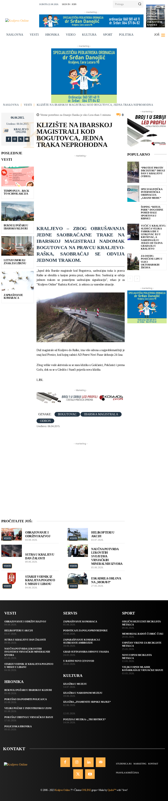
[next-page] (137, 279)
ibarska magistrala (101, 414)
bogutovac (67, 414)
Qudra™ (112, 790)
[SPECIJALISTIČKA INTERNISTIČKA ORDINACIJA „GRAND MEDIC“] (133, 193)
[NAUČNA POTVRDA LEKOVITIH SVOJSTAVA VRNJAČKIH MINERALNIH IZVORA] (77, 551)
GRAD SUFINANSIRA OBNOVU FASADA (86, 651)
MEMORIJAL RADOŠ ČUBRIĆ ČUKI (142, 633)
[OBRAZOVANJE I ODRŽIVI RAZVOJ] (11, 534)
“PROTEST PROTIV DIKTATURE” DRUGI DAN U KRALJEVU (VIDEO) (153, 172)
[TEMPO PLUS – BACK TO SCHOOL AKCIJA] (17, 176)
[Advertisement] (102, 188)
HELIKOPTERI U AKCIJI (18, 630)
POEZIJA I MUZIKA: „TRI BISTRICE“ (84, 719)
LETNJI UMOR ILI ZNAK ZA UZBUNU (15, 262)
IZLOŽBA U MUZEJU (75, 684)
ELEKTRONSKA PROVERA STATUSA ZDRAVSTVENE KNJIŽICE (155, 19)
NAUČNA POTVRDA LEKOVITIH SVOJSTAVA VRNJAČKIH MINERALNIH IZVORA (106, 556)
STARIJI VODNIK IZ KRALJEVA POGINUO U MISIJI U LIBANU (40, 580)
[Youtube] (27, 139)
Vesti (28, 104)
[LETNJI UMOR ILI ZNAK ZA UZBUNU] (17, 246)
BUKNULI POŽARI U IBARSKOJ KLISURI (16, 227)
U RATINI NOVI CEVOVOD (78, 661)
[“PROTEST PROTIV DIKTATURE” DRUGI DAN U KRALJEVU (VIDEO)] (133, 172)
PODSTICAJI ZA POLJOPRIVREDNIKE (85, 630)
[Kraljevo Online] (21, 20)
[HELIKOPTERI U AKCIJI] (77, 534)
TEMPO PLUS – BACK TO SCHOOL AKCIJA (16, 192)
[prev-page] (130, 279)
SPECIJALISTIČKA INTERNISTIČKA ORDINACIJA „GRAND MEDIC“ (152, 193)
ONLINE (86, 790)
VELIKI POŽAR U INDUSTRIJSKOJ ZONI (27, 708)
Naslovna (11, 104)
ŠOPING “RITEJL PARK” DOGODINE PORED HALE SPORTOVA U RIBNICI (152, 213)
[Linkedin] (89, 762)
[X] (20, 139)
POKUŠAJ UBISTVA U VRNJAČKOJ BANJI (28, 717)
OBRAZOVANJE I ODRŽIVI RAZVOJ (25, 621)
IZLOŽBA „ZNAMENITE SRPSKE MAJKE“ (87, 702)
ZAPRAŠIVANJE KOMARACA (13, 296)
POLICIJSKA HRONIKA (18, 726)
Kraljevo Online (21, 130)
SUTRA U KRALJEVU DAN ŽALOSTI (25, 639)
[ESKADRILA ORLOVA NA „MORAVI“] (77, 578)
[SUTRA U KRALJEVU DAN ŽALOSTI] (11, 551)
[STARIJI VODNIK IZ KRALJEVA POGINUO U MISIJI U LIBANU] (11, 578)
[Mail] (100, 762)
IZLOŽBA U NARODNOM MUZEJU (82, 693)
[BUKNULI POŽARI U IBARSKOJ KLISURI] (17, 211)
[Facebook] (8, 139)
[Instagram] (14, 139)
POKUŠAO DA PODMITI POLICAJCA (25, 699)
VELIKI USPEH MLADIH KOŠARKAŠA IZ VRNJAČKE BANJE (142, 668)
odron (45, 421)
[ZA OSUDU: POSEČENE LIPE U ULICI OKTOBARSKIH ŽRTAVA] (133, 262)
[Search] (140, 4)
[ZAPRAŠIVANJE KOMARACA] (17, 281)
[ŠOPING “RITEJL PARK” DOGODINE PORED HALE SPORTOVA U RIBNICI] (133, 212)
